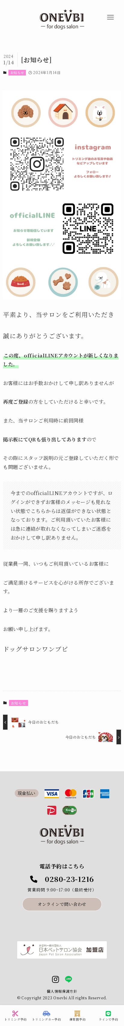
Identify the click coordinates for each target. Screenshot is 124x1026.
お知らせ (17, 72)
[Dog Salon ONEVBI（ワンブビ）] (62, 19)
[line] (68, 979)
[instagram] (55, 979)
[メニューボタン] (110, 17)
